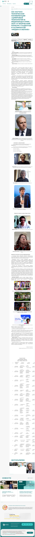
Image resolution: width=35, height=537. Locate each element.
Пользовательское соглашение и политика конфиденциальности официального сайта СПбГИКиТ (14, 526)
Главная (12, 8)
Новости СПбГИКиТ (16, 8)
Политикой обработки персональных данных (9, 533)
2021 (19, 8)
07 (20, 8)
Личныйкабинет (31, 3)
